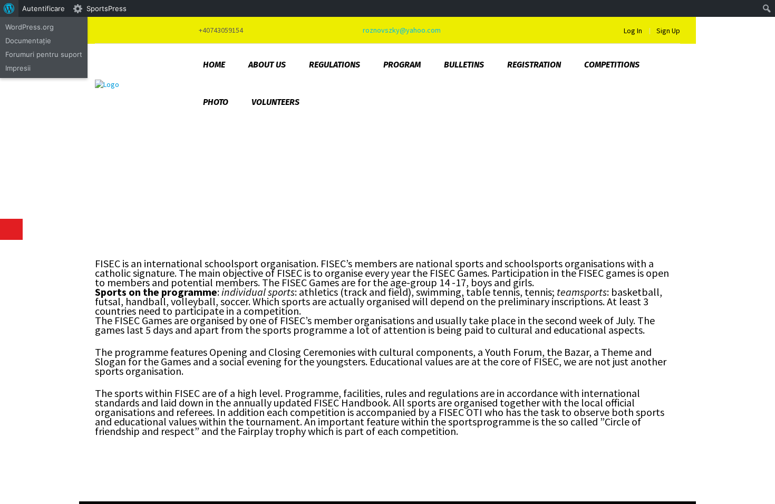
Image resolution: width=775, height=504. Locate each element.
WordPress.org (29, 27)
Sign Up (668, 30)
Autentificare (43, 8)
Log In (633, 30)
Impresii (18, 68)
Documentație (28, 40)
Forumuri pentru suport (43, 54)
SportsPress (106, 8)
